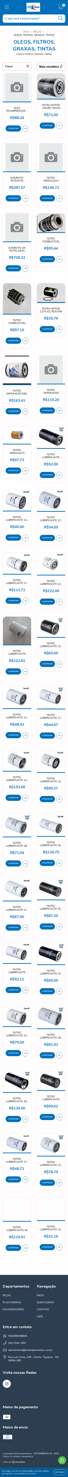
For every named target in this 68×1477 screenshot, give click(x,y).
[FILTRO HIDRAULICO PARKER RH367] (59, 198)
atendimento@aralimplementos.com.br (30, 1350)
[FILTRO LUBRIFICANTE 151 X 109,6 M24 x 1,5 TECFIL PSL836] (59, 664)
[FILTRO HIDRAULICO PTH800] (25, 471)
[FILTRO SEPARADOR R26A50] (59, 410)
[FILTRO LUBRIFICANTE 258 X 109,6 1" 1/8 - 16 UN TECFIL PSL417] (59, 926)
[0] (60, 8)
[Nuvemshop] (14, 1462)
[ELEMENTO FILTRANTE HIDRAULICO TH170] (25, 198)
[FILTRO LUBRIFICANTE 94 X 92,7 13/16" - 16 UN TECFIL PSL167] (25, 1248)
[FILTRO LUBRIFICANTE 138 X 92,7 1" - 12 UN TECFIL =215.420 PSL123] (59, 1247)
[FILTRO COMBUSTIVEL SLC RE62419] (25, 341)
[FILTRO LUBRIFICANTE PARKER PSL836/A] (25, 671)
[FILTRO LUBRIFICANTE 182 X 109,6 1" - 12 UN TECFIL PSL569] (25, 863)
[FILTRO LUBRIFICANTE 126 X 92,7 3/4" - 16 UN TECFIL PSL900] (59, 538)
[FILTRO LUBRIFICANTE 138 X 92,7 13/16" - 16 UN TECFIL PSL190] (59, 1183)
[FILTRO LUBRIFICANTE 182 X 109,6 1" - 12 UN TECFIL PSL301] (59, 1055)
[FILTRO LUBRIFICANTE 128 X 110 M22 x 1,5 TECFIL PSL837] (59, 602)
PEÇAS (37, 31)
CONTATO (43, 1309)
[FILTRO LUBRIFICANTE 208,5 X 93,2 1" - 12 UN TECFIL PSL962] (59, 475)
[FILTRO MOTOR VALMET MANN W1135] (59, 126)
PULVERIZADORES (13, 1309)
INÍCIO (40, 1295)
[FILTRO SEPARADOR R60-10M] (25, 411)
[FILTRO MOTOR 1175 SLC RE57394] (59, 329)
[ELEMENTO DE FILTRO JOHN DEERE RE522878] (25, 268)
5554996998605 (17, 1336)
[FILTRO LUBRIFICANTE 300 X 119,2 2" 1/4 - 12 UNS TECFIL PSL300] (25, 1119)
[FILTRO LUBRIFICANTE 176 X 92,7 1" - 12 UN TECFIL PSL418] (25, 927)
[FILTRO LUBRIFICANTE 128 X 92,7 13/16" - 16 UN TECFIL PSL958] (25, 537)
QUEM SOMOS (45, 1302)
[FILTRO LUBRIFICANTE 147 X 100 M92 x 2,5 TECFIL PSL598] (25, 798)
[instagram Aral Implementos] (7, 1384)
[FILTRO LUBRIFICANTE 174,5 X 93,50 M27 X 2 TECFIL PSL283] (59, 1117)
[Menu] (7, 7)
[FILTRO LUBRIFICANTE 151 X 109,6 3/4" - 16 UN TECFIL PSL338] (25, 1053)
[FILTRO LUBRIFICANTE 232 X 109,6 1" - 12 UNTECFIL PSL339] (59, 991)
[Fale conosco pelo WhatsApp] (62, 1460)
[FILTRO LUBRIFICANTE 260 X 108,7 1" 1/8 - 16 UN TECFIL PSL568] (59, 863)
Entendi (60, 1472)
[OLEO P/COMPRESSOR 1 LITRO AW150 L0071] (25, 128)
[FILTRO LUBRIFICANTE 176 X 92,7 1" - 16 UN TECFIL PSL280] (25, 1179)
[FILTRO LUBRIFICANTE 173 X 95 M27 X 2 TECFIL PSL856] (25, 601)
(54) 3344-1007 (17, 1343)
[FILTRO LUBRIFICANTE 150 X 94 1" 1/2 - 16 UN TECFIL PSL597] (59, 799)
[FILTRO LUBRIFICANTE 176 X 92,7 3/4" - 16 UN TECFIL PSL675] (59, 735)
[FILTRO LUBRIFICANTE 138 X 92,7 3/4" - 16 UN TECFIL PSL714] (25, 735)
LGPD (40, 1316)
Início (26, 31)
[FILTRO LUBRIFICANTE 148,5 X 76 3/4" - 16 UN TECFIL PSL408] (25, 990)
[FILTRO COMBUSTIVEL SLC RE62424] (59, 259)
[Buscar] (60, 18)
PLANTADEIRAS (12, 1302)
